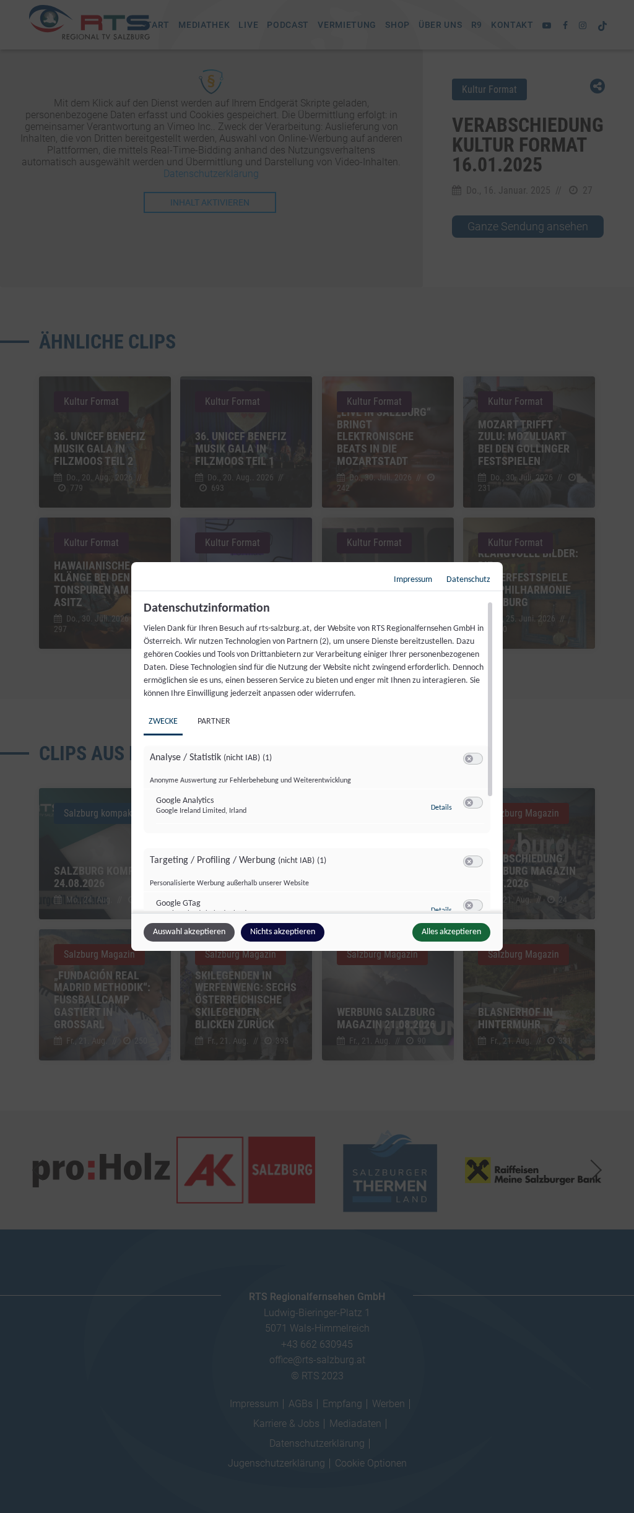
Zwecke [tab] (163, 721)
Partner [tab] (214, 721)
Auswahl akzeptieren (189, 932)
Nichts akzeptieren (282, 932)
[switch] (473, 759)
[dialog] (317, 756)
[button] (469, 759)
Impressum (413, 579)
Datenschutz (468, 579)
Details (441, 808)
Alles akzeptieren (451, 932)
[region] (318, 756)
